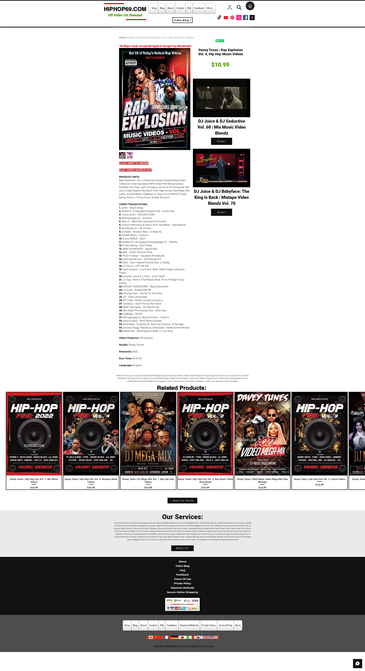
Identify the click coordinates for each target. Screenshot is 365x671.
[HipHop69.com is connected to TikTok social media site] (219, 17)
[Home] (250, 5)
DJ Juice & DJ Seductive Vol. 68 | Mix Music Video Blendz (221, 127)
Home (122, 37)
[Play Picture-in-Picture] (241, 113)
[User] (230, 7)
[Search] (239, 7)
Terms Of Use (182, 598)
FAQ (182, 589)
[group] (182, 460)
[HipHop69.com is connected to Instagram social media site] (239, 17)
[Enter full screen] (246, 113)
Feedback (182, 593)
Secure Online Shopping (182, 611)
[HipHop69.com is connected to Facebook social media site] (245, 17)
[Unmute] (201, 113)
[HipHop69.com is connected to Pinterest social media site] (232, 17)
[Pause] (196, 113)
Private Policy (182, 602)
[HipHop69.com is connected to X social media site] (252, 17)
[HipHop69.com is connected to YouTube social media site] (225, 17)
